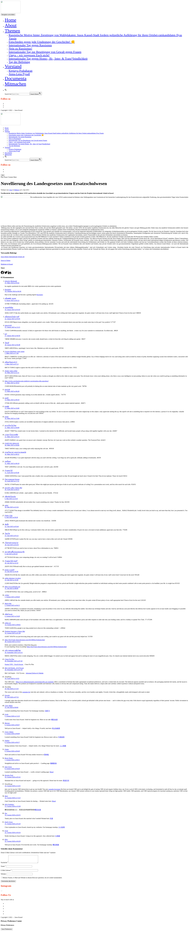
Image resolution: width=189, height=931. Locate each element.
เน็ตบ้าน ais (8, 614)
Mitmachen (15, 83)
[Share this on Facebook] (2, 273)
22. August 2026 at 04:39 (12, 841)
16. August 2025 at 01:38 (12, 633)
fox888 (7, 406)
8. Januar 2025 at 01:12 (12, 300)
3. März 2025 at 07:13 (12, 364)
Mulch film (8, 603)
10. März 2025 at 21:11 (12, 372)
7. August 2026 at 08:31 (12, 760)
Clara (10, 190)
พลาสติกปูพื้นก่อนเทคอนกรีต (14, 552)
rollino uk (8, 623)
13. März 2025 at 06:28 (12, 391)
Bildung (16, 190)
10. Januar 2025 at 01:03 (12, 309)
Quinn (7, 749)
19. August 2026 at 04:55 (12, 815)
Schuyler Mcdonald (11, 281)
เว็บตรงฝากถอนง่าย (11, 543)
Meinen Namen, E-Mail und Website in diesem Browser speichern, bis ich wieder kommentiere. (32, 878)
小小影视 (61, 827)
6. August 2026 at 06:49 (12, 751)
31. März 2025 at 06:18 (12, 463)
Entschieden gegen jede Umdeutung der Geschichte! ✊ (42, 41)
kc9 (6, 334)
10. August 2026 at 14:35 (12, 786)
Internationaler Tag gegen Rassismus (30, 45)
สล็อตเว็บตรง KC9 (11, 362)
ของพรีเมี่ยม (9, 307)
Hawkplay (8, 289)
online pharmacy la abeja (13, 578)
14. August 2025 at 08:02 (12, 625)
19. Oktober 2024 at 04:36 (13, 291)
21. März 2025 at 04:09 (12, 427)
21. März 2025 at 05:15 (12, 437)
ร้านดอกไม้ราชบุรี (11, 561)
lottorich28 (8, 325)
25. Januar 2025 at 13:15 (12, 327)
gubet (6, 505)
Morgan (7, 723)
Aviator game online (11, 371)
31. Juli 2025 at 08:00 (11, 588)
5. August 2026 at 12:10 (12, 716)
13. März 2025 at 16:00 (12, 408)
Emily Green (9, 822)
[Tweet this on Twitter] (5, 273)
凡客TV (47, 711)
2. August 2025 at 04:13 (12, 605)
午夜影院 (61, 737)
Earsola (7, 695)
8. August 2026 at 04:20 (12, 768)
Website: (3, 874)
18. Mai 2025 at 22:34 (12, 507)
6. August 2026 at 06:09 (12, 733)
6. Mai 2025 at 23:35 (11, 499)
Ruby (6, 796)
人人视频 (63, 746)
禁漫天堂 (66, 780)
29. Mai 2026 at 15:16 (12, 689)
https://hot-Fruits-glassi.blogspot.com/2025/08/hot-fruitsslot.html (25, 640)
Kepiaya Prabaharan (20, 70)
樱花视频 (56, 845)
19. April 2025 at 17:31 (12, 481)
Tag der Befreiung (19, 62)
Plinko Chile (9, 515)
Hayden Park (9, 775)
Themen (12, 30)
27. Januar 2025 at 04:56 (12, 336)
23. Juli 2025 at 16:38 (11, 580)
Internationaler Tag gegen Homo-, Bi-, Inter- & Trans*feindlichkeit (48, 58)
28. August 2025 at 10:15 (12, 641)
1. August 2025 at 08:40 (12, 597)
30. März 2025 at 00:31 (12, 454)
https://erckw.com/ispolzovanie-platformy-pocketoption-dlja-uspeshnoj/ (27, 381)
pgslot (6, 417)
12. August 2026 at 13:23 (12, 798)
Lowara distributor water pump (14, 351)
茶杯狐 (46, 754)
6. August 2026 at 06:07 (12, 725)
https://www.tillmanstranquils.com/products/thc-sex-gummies (35, 682)
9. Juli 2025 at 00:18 (11, 554)
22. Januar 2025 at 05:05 (12, 319)
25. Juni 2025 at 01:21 (12, 535)
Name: (3, 866)
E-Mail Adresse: (6, 870)
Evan (6, 831)
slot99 (6, 398)
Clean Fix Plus (9, 659)
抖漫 (51, 818)
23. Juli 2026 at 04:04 (11, 707)
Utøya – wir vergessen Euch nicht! (29, 55)
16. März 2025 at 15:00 (12, 418)
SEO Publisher (9, 804)
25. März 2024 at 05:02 (12, 283)
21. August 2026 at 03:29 (12, 824)
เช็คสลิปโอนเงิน (10, 496)
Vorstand (13, 66)
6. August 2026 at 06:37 (12, 742)
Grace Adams (9, 732)
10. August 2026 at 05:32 (12, 777)
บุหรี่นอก (8, 461)
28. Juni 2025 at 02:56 (12, 545)
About (11, 25)
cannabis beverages (54, 789)
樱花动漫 (54, 719)
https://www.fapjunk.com (12, 587)
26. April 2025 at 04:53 (12, 489)
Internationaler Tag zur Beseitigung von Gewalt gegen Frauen (45, 51)
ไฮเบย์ (7, 343)
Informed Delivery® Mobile (34, 673)
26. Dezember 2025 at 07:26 (13, 661)
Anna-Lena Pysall (19, 74)
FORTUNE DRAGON (12, 443)
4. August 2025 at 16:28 (12, 616)
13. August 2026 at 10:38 (12, 806)
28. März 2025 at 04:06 (12, 445)
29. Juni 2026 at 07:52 (12, 697)
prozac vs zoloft (9, 570)
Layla (6, 714)
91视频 (57, 836)
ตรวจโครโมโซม (10, 425)
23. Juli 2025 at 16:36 (11, 571)
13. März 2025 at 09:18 (12, 400)
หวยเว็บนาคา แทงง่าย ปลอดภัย (15, 452)
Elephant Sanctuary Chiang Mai (15, 631)
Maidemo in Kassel (7, 264)
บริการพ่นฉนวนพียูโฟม (13, 650)
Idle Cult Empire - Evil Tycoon (14, 668)
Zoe (6, 813)
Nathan (7, 740)
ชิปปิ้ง (7, 524)
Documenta (15, 78)
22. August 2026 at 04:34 (12, 832)
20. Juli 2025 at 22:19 (11, 563)
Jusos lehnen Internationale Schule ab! (13, 257)
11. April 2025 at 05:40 (12, 472)
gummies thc (26, 692)
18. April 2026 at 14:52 (12, 678)
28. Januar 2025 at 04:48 (12, 345)
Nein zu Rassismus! (20, 48)
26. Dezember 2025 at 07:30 (13, 670)
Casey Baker (9, 705)
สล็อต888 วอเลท (10, 298)
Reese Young (9, 758)
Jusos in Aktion (5, 260)
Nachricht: (4, 862)
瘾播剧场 (53, 763)
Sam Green (8, 767)
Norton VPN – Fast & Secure (14, 664)
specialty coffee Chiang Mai (13, 488)
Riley (6, 839)
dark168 (7, 389)
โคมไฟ (7, 533)
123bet (7, 595)
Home (10, 20)
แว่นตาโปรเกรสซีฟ (11, 435)
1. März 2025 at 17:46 (12, 353)
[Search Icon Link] (6, 89)
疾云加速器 (56, 728)
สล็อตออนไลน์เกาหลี (12, 317)
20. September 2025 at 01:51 (14, 652)
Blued (51, 772)
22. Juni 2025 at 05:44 (12, 526)
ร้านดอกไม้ (8, 470)
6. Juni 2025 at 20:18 (11, 517)
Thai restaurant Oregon (12, 479)
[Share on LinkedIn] (9, 273)
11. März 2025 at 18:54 (12, 383)
